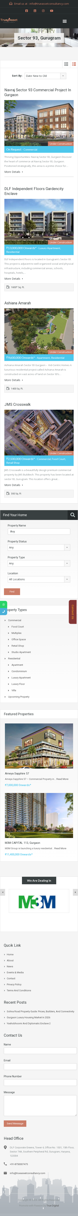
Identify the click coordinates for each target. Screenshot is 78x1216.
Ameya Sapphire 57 (17, 773)
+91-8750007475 (19, 1164)
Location (13, 573)
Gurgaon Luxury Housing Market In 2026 (28, 1017)
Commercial (14, 620)
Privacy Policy (14, 984)
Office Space (19, 639)
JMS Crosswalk (17, 404)
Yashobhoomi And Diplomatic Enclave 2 (29, 1023)
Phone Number (13, 1076)
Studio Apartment (21, 652)
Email (7, 1060)
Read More (62, 779)
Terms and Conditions (19, 990)
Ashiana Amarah (17, 303)
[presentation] (2, 892)
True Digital (53, 1205)
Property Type (16, 557)
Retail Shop (18, 645)
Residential (14, 658)
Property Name (17, 525)
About (10, 960)
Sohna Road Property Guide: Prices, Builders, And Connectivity (40, 1011)
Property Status (17, 541)
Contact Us (73, 612)
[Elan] (39, 901)
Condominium (19, 671)
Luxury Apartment (21, 677)
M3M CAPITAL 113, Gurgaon (22, 843)
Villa (14, 690)
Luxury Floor (18, 684)
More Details (12, 172)
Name (7, 1044)
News (10, 966)
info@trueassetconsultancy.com (27, 1173)
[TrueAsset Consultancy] (11, 20)
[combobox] (45, 76)
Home (10, 954)
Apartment (17, 664)
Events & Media (15, 972)
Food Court (18, 626)
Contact (11, 978)
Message (9, 1092)
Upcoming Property (18, 696)
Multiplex (16, 633)
